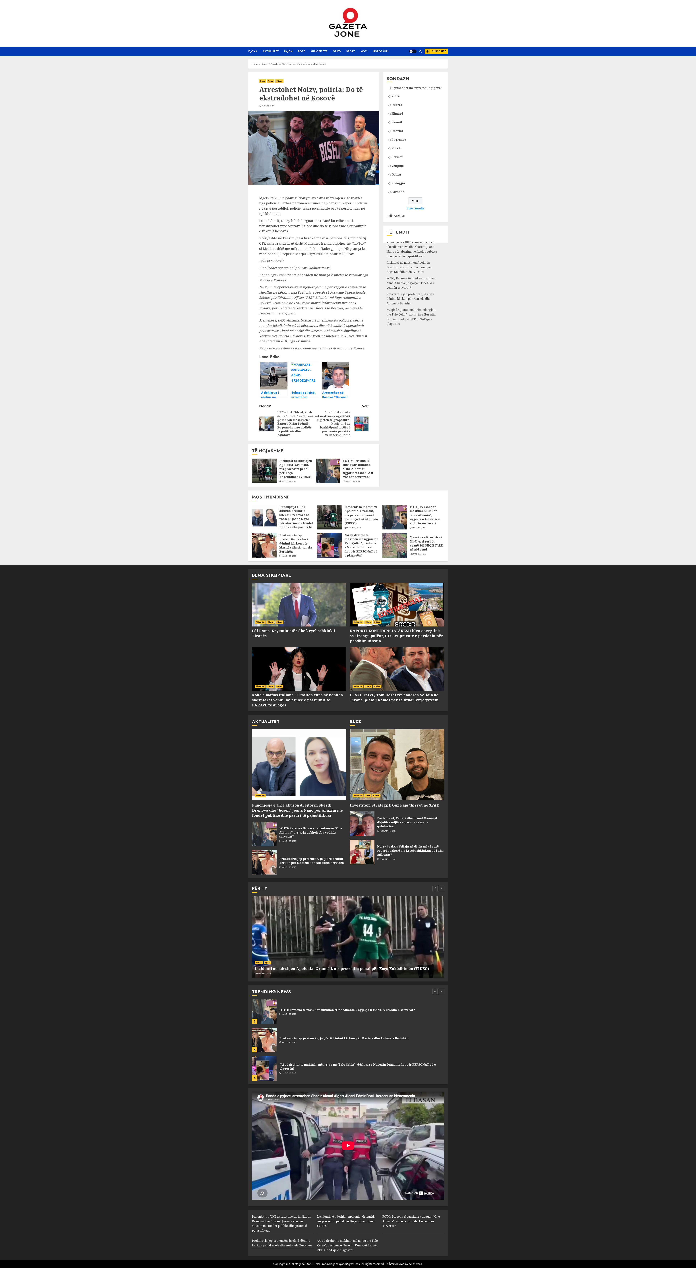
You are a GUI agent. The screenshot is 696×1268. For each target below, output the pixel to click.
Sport (350, 51)
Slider (279, 81)
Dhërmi (397, 131)
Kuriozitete (318, 51)
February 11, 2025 (387, 859)
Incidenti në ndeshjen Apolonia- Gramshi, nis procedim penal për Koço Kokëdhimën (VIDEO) (295, 469)
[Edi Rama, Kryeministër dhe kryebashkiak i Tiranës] (299, 604)
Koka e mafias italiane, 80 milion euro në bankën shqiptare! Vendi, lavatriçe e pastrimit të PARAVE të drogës (297, 700)
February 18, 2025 (388, 831)
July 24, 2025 (287, 1044)
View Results (415, 209)
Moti (364, 51)
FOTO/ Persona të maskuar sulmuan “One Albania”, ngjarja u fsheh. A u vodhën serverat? (358, 469)
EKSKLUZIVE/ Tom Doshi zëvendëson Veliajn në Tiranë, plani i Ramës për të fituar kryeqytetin (394, 697)
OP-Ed (337, 51)
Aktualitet (271, 51)
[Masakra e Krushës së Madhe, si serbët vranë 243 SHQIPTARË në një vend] (394, 545)
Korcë (396, 148)
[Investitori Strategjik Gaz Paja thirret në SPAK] (397, 764)
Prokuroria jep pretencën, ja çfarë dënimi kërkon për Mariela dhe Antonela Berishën (410, 298)
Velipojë (398, 166)
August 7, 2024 (269, 106)
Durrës (397, 105)
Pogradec (399, 140)
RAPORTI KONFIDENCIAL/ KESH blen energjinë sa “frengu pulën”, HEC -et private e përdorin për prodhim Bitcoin (396, 635)
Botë (301, 51)
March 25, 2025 (352, 481)
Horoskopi (380, 51)
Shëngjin (398, 183)
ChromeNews (395, 1264)
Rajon (288, 51)
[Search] (420, 51)
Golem (396, 175)
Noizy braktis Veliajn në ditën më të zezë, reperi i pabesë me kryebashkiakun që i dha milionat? (410, 850)
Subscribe (439, 51)
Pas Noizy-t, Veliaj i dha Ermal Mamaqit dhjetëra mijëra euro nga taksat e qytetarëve (407, 822)
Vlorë (396, 96)
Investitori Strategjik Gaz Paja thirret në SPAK (394, 805)
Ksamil (397, 122)
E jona (252, 51)
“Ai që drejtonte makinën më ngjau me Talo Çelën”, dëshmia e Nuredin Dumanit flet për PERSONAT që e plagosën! (411, 317)
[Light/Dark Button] (413, 51)
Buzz (262, 81)
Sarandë (398, 192)
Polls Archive (396, 216)
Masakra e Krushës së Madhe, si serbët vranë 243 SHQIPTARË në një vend (426, 543)
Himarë (397, 114)
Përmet (397, 157)
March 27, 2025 (289, 481)
